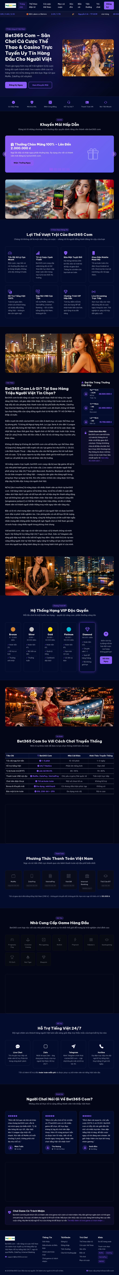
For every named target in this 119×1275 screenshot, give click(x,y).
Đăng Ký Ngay (16, 85)
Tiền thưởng (89, 5)
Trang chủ (22, 5)
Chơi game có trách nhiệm (50, 1259)
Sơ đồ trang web (104, 1242)
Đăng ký (109, 5)
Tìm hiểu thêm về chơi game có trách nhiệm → (86, 1220)
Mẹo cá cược (61, 5)
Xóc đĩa (71, 5)
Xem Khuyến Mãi (40, 85)
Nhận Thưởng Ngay (22, 163)
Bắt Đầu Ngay (106, 660)
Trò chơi (98, 5)
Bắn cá (79, 5)
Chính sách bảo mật (48, 1253)
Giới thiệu (46, 1242)
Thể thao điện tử (33, 5)
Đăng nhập (65, 1245)
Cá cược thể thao (47, 5)
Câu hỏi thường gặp (68, 1253)
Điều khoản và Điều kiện (49, 1246)
